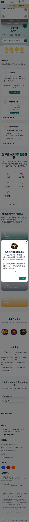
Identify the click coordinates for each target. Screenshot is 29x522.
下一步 (22, 278)
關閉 (15, 271)
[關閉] (25, 242)
